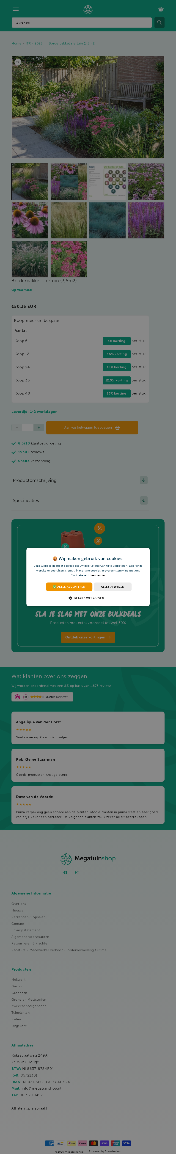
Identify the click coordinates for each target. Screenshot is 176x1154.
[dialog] (88, 577)
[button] (88, 598)
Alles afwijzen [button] (113, 587)
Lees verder (97, 575)
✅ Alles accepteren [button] (69, 587)
